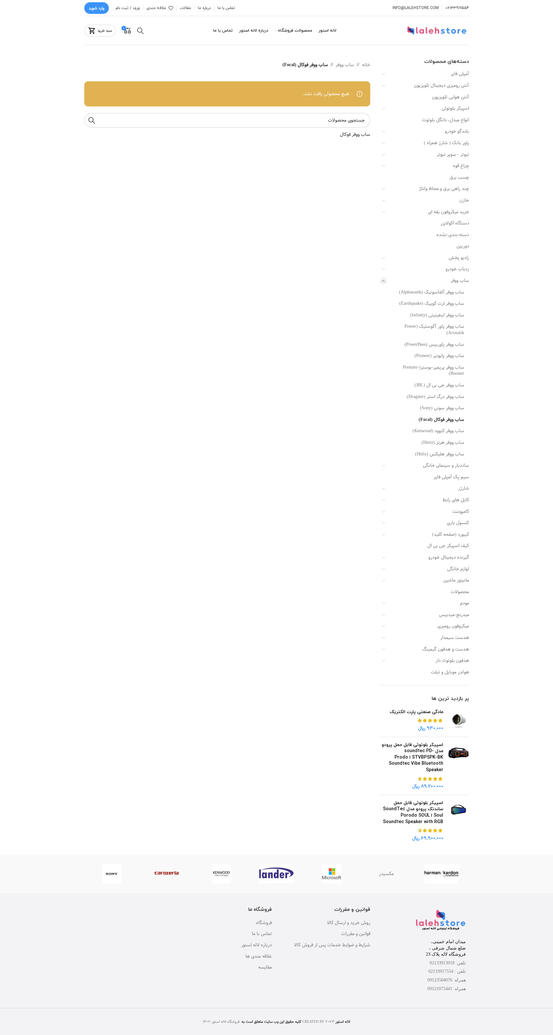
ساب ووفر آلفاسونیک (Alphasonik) (431, 292)
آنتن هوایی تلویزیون (450, 97)
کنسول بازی (458, 523)
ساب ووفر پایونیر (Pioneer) (439, 356)
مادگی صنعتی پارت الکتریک (416, 712)
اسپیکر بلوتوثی (455, 108)
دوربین (462, 246)
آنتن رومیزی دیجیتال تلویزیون (441, 85)
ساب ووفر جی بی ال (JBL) (439, 385)
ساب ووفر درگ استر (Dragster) (435, 397)
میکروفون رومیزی (453, 626)
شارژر (463, 488)
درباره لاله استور (256, 945)
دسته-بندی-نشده (452, 235)
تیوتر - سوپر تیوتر (453, 154)
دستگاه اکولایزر (454, 223)
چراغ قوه (461, 166)
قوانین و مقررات (355, 934)
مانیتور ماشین (456, 580)
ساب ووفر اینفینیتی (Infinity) (437, 315)
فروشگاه (264, 923)
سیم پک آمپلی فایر (451, 477)
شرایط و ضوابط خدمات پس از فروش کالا (332, 945)
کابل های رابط (456, 500)
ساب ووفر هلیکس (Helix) (439, 454)
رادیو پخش (459, 258)
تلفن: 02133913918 (448, 962)
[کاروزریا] (166, 874)
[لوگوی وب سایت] (437, 31)
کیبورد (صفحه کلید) (450, 534)
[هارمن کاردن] (441, 874)
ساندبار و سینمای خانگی (446, 465)
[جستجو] (140, 30)
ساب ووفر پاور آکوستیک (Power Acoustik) (434, 330)
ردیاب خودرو (457, 269)
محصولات (460, 592)
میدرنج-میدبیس (454, 615)
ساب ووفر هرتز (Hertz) (443, 442)
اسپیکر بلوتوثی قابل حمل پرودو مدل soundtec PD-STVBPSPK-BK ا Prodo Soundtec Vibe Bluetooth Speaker (412, 757)
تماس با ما (262, 934)
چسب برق (459, 177)
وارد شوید (96, 8)
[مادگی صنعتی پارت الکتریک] (458, 720)
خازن (464, 200)
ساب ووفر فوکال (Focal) (441, 419)
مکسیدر (386, 874)
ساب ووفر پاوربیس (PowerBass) (434, 344)
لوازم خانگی (458, 569)
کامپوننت (460, 511)
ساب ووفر (460, 280)
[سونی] (111, 874)
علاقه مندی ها (258, 956)
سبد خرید (104, 30)
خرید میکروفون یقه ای (448, 212)
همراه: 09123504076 (446, 980)
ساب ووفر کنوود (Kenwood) (438, 431)
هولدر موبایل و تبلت (450, 672)
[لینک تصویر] (440, 920)
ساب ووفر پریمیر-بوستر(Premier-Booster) (433, 370)
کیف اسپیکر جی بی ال (448, 546)
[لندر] (276, 874)
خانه (366, 65)
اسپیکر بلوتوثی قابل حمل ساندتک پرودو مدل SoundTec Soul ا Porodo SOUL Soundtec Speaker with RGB (413, 812)
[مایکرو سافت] (331, 874)
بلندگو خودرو (457, 131)
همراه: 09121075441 (446, 988)
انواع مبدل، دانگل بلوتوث (445, 120)
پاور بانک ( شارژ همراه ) (446, 143)
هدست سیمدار (454, 638)
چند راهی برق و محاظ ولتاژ (444, 189)
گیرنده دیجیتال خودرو (448, 557)
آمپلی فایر (460, 74)
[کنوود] (221, 874)
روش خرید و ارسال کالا (348, 923)
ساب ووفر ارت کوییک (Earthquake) (431, 303)
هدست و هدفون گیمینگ (445, 649)
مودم (464, 603)
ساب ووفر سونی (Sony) (442, 408)
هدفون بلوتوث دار (452, 660)
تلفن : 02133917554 (447, 971)
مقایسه (265, 967)
